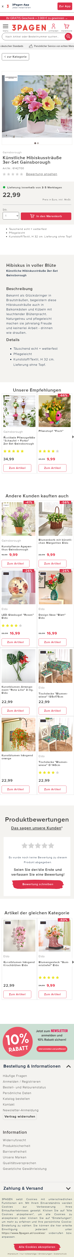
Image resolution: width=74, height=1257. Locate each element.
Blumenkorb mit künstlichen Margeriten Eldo (55, 541)
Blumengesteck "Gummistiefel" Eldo (54, 964)
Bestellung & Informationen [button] (32, 1066)
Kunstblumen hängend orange (17, 757)
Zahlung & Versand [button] (23, 1188)
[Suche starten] (68, 36)
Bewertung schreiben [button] (37, 884)
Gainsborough (12, 152)
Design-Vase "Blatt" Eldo (52, 616)
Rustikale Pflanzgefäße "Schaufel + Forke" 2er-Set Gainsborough (19, 440)
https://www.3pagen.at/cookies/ (23, 1233)
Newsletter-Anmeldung (21, 1110)
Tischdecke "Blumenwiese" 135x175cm (53, 695)
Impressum (13, 1254)
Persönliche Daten (17, 1093)
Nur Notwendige (28, 1254)
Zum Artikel (17, 468)
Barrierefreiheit (15, 1152)
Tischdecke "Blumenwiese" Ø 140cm (53, 763)
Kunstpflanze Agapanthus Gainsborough (17, 548)
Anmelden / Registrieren (22, 1082)
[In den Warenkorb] (46, 210)
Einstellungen (45, 1254)
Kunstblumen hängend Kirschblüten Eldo (19, 964)
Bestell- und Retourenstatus (24, 1087)
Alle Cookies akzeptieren (37, 1247)
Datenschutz (60, 1254)
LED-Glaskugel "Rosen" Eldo (18, 616)
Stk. (5, 209)
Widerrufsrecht (14, 1140)
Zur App (65, 6)
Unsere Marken (15, 1157)
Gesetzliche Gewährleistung (25, 1169)
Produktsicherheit (16, 1146)
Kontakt (9, 1104)
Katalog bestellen (16, 1099)
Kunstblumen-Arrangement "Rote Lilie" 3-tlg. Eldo (18, 689)
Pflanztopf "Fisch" (51, 431)
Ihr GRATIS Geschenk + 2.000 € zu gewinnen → (37, 18)
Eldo (5, 609)
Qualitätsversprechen (19, 1163)
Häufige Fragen (15, 1076)
